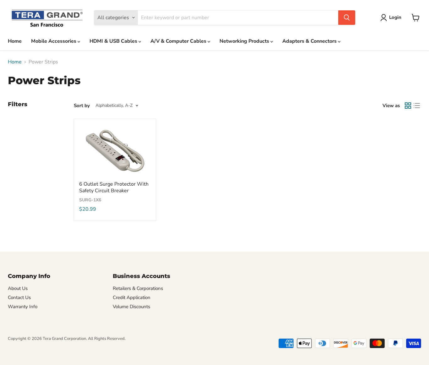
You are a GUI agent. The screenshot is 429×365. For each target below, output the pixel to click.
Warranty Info (22, 306)
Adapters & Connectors (310, 41)
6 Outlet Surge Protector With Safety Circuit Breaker (114, 187)
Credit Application (131, 297)
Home (15, 41)
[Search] (346, 17)
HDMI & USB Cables (114, 41)
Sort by (82, 105)
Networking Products (245, 41)
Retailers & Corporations (138, 288)
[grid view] (408, 105)
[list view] (416, 105)
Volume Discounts (131, 306)
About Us (18, 288)
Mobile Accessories (54, 41)
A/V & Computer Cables (179, 41)
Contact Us (19, 297)
